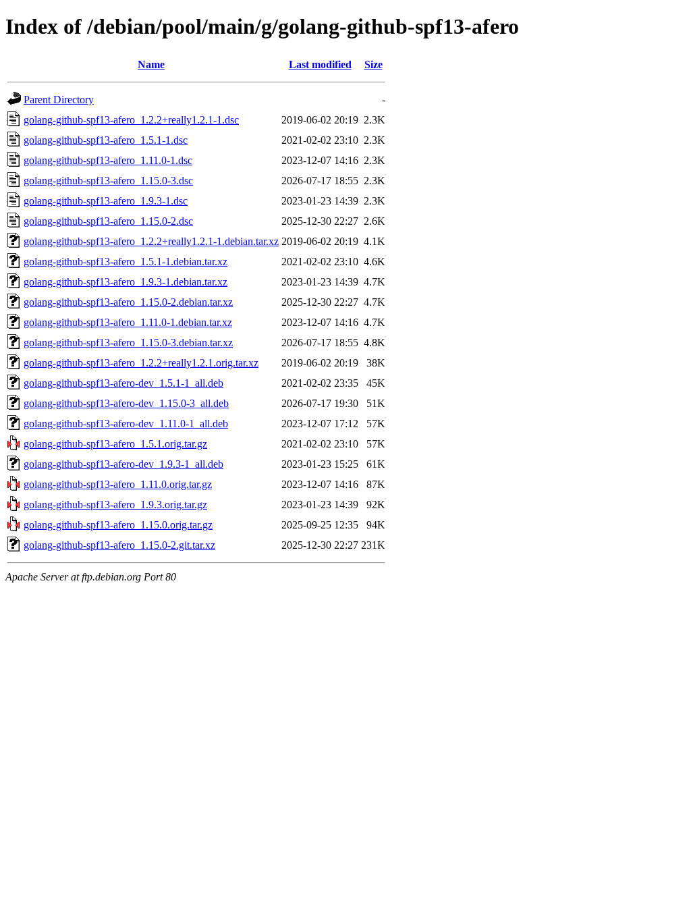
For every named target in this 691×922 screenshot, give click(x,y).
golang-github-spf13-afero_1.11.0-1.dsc (108, 160)
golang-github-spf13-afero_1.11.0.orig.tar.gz (118, 484)
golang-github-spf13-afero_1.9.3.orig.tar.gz (115, 504)
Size (373, 64)
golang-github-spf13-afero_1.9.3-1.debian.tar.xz (125, 282)
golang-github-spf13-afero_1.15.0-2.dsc (108, 221)
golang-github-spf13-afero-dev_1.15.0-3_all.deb (126, 403)
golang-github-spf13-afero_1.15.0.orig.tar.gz (118, 525)
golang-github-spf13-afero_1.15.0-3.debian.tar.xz (128, 342)
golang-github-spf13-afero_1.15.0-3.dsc (108, 180)
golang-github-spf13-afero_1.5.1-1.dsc (106, 140)
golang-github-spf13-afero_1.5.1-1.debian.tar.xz (125, 261)
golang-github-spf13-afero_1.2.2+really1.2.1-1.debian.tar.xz (151, 241)
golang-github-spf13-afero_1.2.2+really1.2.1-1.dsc (131, 120)
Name (151, 64)
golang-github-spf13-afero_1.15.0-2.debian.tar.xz (128, 302)
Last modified (320, 64)
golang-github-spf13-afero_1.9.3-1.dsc (106, 201)
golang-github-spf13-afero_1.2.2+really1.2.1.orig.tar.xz (141, 363)
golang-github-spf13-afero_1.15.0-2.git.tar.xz (119, 545)
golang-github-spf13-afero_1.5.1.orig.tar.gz (115, 444)
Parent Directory (59, 99)
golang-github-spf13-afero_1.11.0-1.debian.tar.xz (128, 322)
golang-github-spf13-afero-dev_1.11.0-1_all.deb (126, 423)
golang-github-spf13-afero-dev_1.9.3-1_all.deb (123, 464)
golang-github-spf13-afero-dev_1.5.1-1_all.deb (123, 383)
